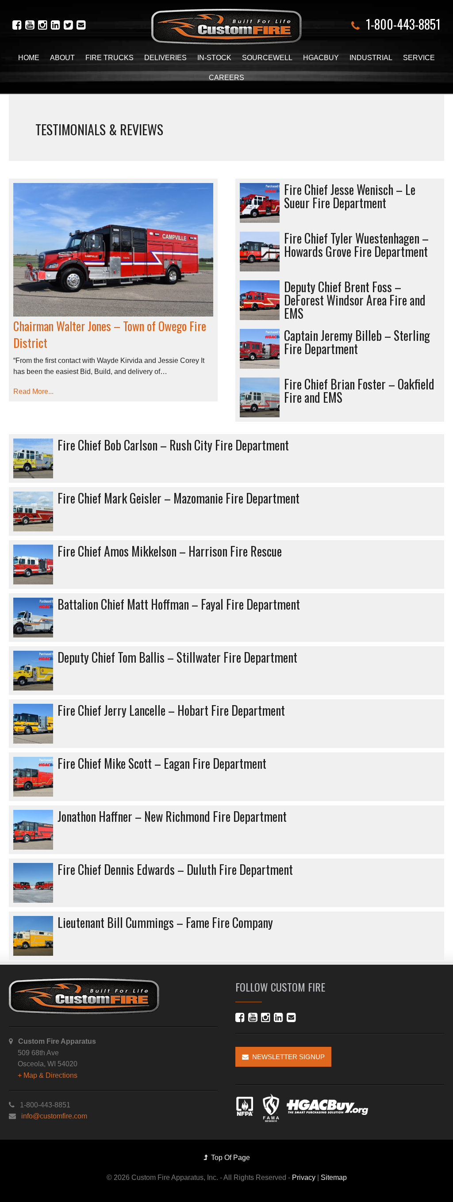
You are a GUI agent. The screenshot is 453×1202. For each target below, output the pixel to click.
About (62, 57)
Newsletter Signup (287, 1057)
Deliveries (165, 57)
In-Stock (214, 57)
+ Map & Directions (47, 1075)
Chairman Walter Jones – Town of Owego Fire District (109, 334)
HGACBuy (321, 57)
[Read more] (113, 250)
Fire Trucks (109, 57)
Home (28, 57)
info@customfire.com (54, 1116)
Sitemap (334, 1177)
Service (419, 57)
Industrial (370, 57)
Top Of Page (228, 1157)
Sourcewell (267, 57)
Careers (226, 77)
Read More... (33, 391)
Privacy (303, 1177)
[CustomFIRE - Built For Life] (226, 27)
